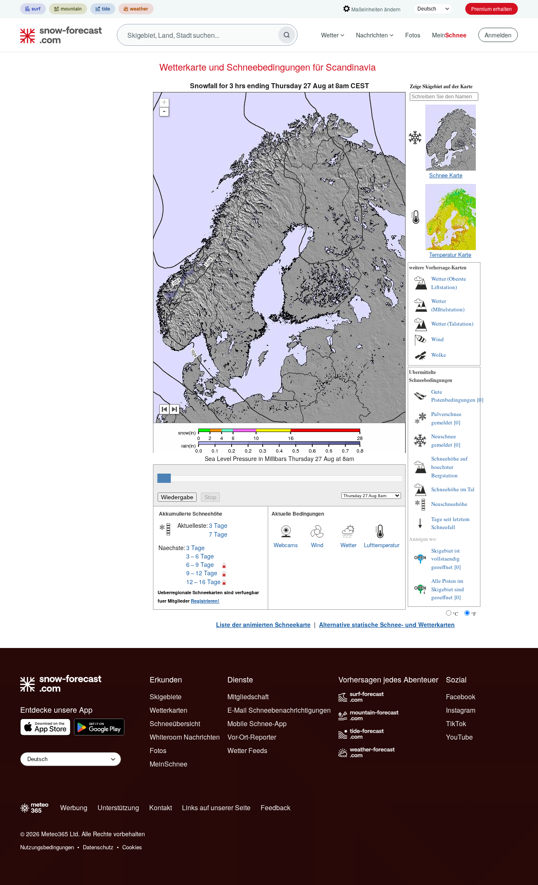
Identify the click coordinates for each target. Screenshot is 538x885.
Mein (449, 35)
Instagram (460, 710)
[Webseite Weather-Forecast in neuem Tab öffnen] (136, 8)
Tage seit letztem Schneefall (450, 523)
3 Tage (218, 525)
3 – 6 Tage (200, 556)
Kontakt (160, 807)
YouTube (459, 737)
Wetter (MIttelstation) (447, 305)
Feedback (275, 807)
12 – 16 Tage (203, 581)
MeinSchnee (168, 764)
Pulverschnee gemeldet (446, 418)
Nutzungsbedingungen (47, 847)
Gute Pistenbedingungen (453, 396)
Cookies (132, 847)
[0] (480, 399)
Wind (317, 545)
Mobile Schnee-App (257, 723)
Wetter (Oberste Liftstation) (448, 283)
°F (473, 613)
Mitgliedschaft (248, 696)
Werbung (73, 807)
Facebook (460, 696)
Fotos (412, 35)
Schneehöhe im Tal (453, 489)
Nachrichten (372, 35)
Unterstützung (118, 807)
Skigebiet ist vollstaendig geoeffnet (445, 559)
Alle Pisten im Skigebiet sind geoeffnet (447, 589)
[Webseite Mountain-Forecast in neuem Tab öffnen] (68, 8)
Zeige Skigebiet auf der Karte (441, 86)
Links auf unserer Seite (216, 807)
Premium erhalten (491, 8)
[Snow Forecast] (58, 34)
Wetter (330, 35)
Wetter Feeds (247, 750)
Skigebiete (166, 696)
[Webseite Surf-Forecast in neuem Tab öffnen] (33, 8)
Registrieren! (205, 601)
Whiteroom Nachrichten (185, 737)
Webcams (286, 545)
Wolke (438, 354)
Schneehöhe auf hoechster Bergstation (449, 467)
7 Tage (218, 534)
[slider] (164, 478)
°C (455, 613)
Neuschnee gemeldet (443, 440)
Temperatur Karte (450, 254)
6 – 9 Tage (200, 564)
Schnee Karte (445, 175)
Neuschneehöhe (449, 504)
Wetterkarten (168, 710)
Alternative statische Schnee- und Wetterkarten (387, 624)
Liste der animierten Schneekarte (263, 624)
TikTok (456, 723)
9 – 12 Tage (201, 573)
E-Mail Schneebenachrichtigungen (279, 710)
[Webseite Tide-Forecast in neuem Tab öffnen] (102, 8)
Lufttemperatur (379, 545)
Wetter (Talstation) (452, 323)
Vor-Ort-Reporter (251, 737)
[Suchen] (286, 34)
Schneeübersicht (175, 723)
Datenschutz (98, 847)
